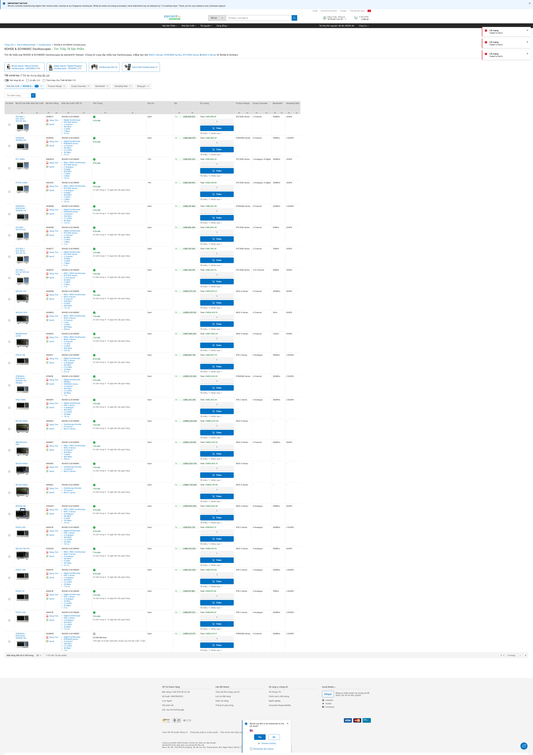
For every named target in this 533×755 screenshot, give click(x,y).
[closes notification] (529, 3)
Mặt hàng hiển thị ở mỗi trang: (20, 655)
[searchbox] (259, 18)
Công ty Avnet (168, 743)
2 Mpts (67, 131)
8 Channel (68, 426)
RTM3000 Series (173, 55)
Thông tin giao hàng (224, 705)
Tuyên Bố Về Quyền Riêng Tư (175, 732)
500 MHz (68, 452)
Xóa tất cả (43, 75)
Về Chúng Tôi (275, 692)
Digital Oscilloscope (72, 120)
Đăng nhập (332, 17)
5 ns (65, 265)
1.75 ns (67, 223)
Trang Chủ (9, 44)
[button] (169, 25)
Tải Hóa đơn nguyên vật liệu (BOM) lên (336, 25)
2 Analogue (69, 167)
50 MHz (67, 237)
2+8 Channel (69, 278)
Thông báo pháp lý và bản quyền (204, 732)
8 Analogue (69, 514)
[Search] (294, 18)
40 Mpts (67, 152)
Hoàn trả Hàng (222, 701)
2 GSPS (67, 129)
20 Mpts (67, 369)
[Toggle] (6, 80)
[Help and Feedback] (524, 745)
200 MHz (68, 216)
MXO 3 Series (156, 55)
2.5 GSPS (68, 150)
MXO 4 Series (209, 55)
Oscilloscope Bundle (72, 424)
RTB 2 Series (69, 360)
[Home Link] (172, 17)
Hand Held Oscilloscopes (143, 67)
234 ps (67, 350)
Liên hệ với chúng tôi (329, 11)
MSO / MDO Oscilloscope (75, 162)
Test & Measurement (26, 44)
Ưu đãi (315, 11)
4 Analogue (69, 363)
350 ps (67, 329)
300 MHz (68, 171)
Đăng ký (341, 17)
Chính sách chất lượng (279, 696)
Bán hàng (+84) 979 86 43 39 (176, 692)
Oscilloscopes (44, 44)
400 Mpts (68, 305)
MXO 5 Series (70, 429)
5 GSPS (67, 303)
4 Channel (68, 146)
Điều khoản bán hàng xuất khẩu (234, 732)
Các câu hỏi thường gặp (173, 709)
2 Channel (68, 124)
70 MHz (67, 259)
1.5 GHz (67, 344)
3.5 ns (66, 133)
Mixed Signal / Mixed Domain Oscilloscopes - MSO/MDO (25, 67)
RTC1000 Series (191, 55)
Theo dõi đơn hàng (357, 11)
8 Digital (67, 169)
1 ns (65, 395)
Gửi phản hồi (168, 705)
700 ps (67, 459)
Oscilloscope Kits (106, 67)
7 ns (65, 244)
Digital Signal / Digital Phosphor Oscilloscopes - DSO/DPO (68, 67)
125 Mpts (67, 520)
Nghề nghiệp (275, 701)
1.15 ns (66, 178)
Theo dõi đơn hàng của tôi (227, 692)
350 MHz (68, 388)
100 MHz (67, 126)
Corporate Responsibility (280, 705)
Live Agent (167, 701)
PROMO (67, 382)
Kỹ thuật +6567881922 (172, 696)
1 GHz (66, 322)
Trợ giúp (343, 11)
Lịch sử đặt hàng (223, 696)
